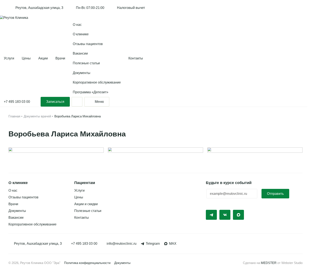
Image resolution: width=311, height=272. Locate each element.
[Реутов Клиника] (14, 17)
